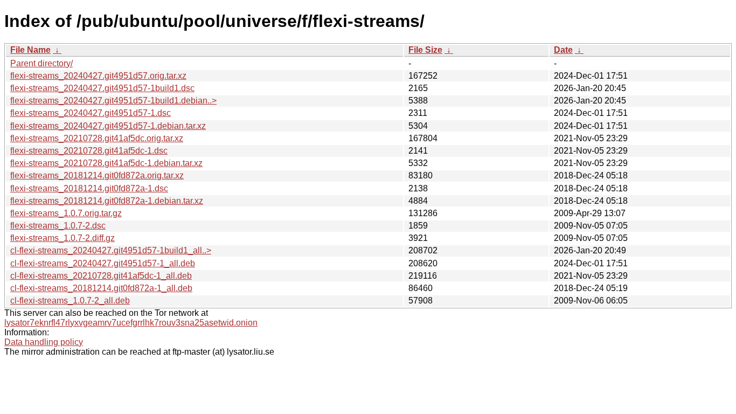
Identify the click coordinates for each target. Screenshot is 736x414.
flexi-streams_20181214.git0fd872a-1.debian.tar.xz (106, 200)
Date (563, 49)
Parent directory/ (41, 63)
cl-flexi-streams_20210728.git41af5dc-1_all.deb (101, 275)
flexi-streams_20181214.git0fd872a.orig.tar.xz (97, 175)
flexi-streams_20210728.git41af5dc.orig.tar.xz (96, 138)
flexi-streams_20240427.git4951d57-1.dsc (90, 113)
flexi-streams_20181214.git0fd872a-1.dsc (89, 188)
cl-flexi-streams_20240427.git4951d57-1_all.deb (102, 263)
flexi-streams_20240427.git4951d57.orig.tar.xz (98, 75)
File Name (30, 49)
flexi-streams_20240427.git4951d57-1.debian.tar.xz (108, 125)
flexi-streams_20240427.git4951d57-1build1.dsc (102, 88)
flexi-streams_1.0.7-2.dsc (58, 225)
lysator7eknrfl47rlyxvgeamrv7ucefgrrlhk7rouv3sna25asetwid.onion (131, 322)
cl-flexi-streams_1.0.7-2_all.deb (70, 300)
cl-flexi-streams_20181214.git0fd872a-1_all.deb (101, 288)
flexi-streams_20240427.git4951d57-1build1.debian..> (113, 100)
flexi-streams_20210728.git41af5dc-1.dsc (89, 150)
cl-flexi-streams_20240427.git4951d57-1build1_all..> (110, 250)
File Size (425, 49)
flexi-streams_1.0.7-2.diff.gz (62, 238)
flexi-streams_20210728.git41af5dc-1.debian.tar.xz (106, 163)
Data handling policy (43, 342)
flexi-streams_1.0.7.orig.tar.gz (66, 213)
